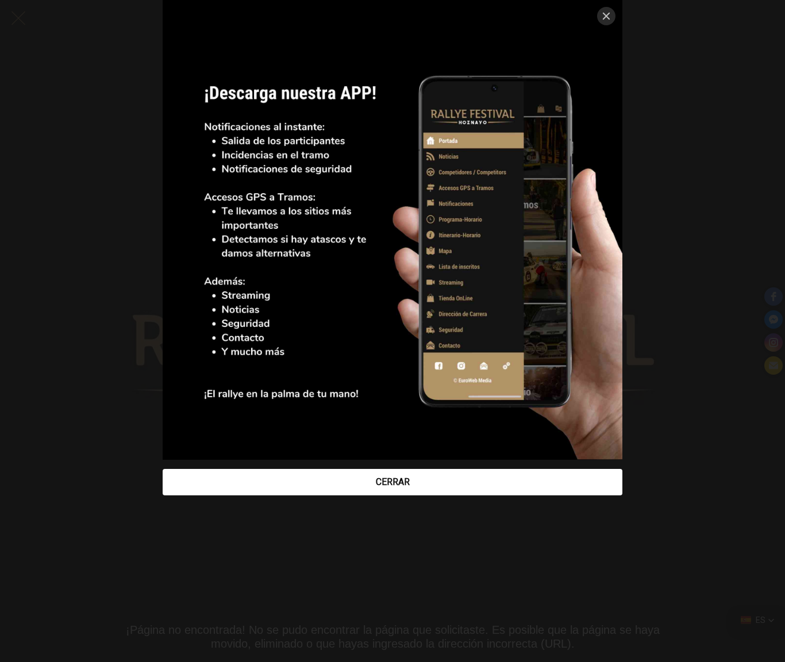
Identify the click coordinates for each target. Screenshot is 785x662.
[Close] (606, 16)
